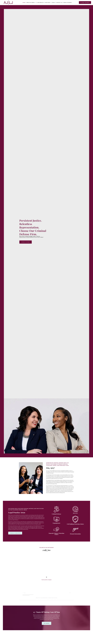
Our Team (47, 2)
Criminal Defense (56, 514)
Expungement (56, 523)
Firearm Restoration (75, 534)
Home (24, 2)
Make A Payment (68, 2)
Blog (53, 2)
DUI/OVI (75, 513)
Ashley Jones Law (39, 597)
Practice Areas (31, 2)
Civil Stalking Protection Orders (75, 524)
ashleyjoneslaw (45, 597)
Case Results (40, 2)
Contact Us (59, 2)
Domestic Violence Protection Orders (56, 533)
